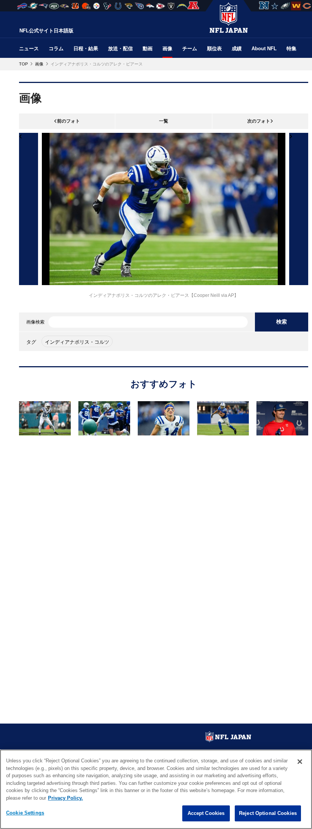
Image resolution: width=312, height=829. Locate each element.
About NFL (264, 48)
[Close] (299, 761)
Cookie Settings (25, 813)
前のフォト (68, 121)
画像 (167, 48)
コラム (56, 48)
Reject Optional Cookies (268, 813)
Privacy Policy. (65, 798)
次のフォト (258, 121)
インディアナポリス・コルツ (77, 342)
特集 (291, 48)
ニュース (29, 48)
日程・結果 (85, 48)
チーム (189, 48)
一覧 (163, 121)
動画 (148, 48)
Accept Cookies (206, 813)
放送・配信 (120, 48)
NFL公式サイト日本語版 (46, 30)
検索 (281, 322)
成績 (237, 48)
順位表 (214, 48)
